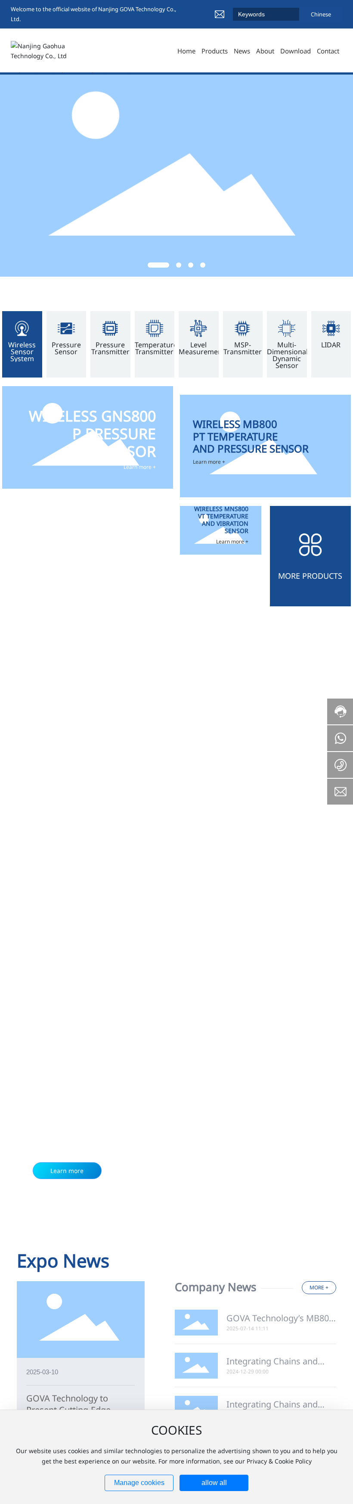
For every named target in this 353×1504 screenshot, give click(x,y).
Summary (280, 887)
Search (293, 14)
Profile (64, 887)
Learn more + (140, 467)
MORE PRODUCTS (310, 576)
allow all (214, 1482)
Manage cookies (139, 1482)
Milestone (136, 887)
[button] (158, 265)
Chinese (321, 14)
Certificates (208, 887)
